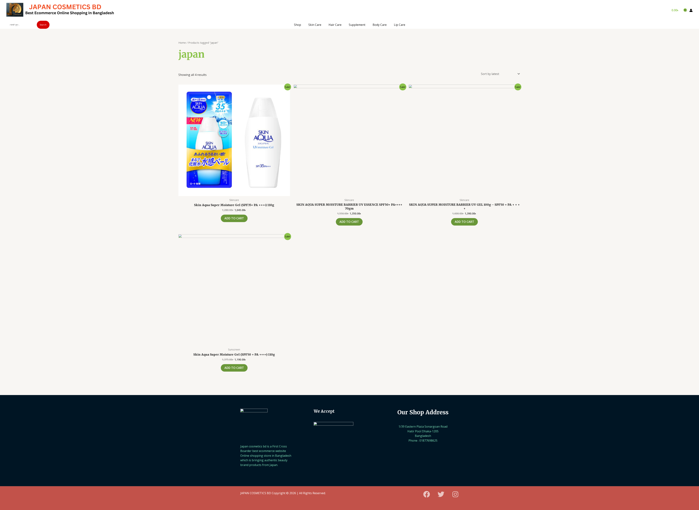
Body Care (380, 25)
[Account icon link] (691, 10)
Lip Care (399, 25)
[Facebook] (426, 494)
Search (43, 24)
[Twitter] (441, 494)
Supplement (357, 25)
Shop (297, 25)
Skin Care (314, 25)
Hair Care (335, 25)
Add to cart (234, 218)
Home (182, 42)
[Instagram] (455, 494)
